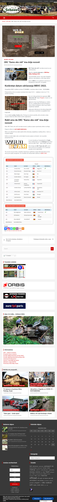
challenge (32, 470)
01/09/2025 (11, 430)
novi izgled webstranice (20, 129)
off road (8, 230)
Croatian (8, 255)
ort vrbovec (46, 480)
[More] (23, 228)
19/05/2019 (6, 415)
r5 (40, 482)
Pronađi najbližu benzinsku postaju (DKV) (13, 355)
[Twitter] (11, 228)
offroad (33, 478)
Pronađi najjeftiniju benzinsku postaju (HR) (13, 357)
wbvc (20, 230)
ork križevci (33, 480)
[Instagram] (8, 228)
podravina (51, 480)
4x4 (31, 466)
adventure (35, 466)
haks (44, 472)
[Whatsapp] (14, 228)
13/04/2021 (6, 393)
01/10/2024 (11, 447)
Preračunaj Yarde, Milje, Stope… (11, 363)
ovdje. (4, 500)
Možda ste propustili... (10, 370)
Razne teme (21, 385)
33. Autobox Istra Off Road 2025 (16, 434)
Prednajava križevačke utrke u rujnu (42, 239)
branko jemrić (39, 468)
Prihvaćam (37, 498)
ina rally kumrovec (39, 473)
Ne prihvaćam (48, 498)
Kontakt (51, 1)
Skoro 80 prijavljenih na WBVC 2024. (17, 445)
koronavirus (32, 475)
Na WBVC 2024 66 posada (15, 440)
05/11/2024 (11, 441)
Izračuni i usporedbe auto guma (11, 360)
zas (47, 485)
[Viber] (17, 228)
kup (36, 475)
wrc (45, 485)
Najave (6, 59)
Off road (10, 59)
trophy (35, 485)
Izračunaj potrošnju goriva (9, 358)
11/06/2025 (11, 435)
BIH (53, 466)
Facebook (46, 1)
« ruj (31, 450)
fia (41, 472)
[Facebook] (5, 228)
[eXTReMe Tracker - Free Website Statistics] (31, 489)
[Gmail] (20, 228)
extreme (37, 472)
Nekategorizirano (8, 385)
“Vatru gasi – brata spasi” (11, 413)
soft (31, 485)
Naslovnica (40, 1)
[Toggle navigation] (4, 18)
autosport (47, 466)
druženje (32, 472)
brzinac (45, 468)
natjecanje (44, 475)
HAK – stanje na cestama (9, 352)
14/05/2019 (33, 415)
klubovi (45, 473)
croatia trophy (51, 469)
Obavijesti (33, 385)
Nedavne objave (8, 424)
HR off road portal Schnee (16, 65)
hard (47, 472)
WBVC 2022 (44, 153)
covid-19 (38, 470)
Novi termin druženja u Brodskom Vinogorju (14, 240)
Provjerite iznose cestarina (10, 354)
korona (48, 473)
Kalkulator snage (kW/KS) (9, 362)
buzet (48, 468)
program (37, 483)
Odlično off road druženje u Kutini (41, 413)
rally (43, 483)
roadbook (48, 483)
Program (42, 97)
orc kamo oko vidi (15, 230)
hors (33, 474)
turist (38, 485)
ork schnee (40, 480)
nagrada (38, 475)
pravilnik (32, 482)
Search (52, 248)
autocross (41, 466)
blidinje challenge (33, 468)
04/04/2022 (7, 65)
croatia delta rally (44, 469)
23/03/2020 (33, 393)
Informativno (34, 383)
